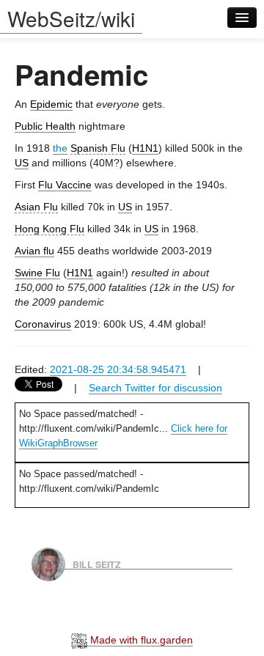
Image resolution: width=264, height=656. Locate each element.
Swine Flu (37, 273)
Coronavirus (43, 324)
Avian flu (34, 251)
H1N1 (145, 148)
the (60, 148)
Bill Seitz (97, 564)
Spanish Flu (97, 148)
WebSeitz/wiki (71, 18)
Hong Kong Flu (49, 229)
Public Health (45, 126)
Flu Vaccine (65, 185)
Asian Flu (36, 207)
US (22, 163)
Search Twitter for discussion (155, 388)
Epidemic (51, 104)
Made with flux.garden (140, 640)
